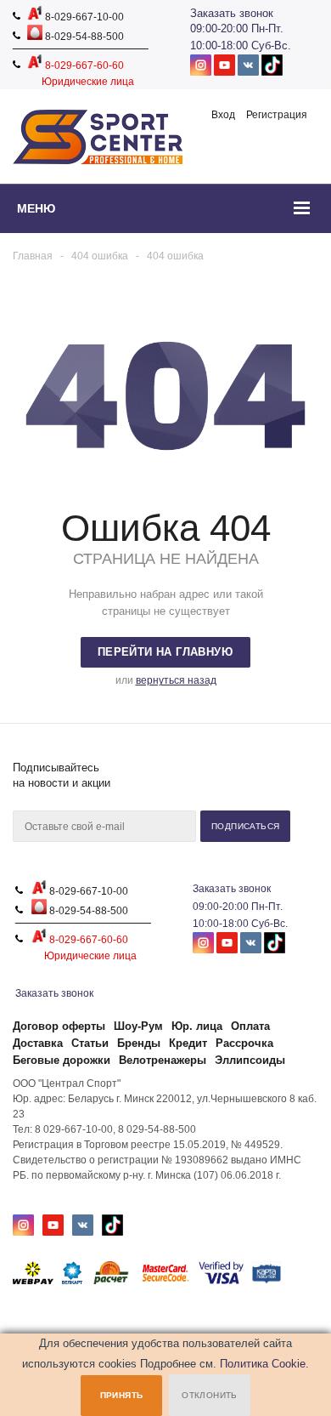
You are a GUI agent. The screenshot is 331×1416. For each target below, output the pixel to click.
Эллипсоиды (250, 1060)
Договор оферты (59, 1026)
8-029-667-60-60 (83, 65)
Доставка (38, 1043)
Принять (121, 1395)
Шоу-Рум (138, 1026)
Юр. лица (196, 1026)
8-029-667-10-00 (83, 17)
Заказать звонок (231, 13)
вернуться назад (176, 680)
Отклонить (210, 1395)
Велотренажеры (162, 1060)
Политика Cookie (263, 1363)
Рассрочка (244, 1043)
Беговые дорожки (61, 1060)
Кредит (188, 1043)
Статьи (90, 1043)
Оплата (250, 1026)
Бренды (138, 1043)
